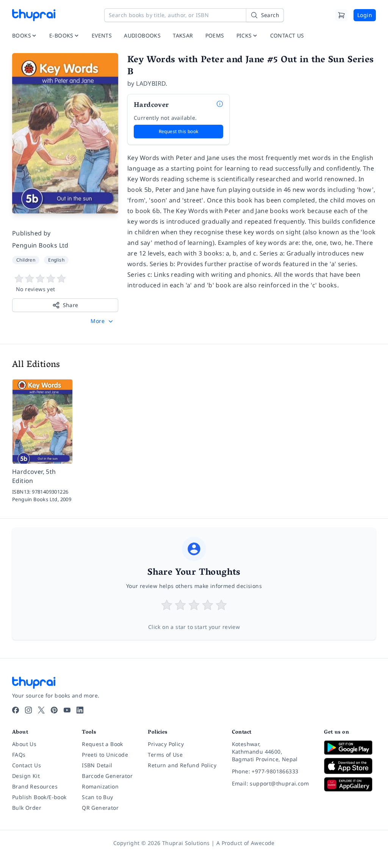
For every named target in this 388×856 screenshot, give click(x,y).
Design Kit (26, 775)
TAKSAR (183, 35)
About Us (24, 744)
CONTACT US (287, 35)
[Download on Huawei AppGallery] (350, 784)
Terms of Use (165, 754)
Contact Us (26, 765)
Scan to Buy (97, 797)
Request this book (179, 131)
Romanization (100, 786)
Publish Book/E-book (39, 797)
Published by (31, 233)
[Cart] (341, 15)
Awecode (263, 843)
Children (25, 260)
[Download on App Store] (350, 766)
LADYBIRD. (151, 83)
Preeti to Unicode (105, 754)
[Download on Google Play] (350, 747)
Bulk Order (26, 807)
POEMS (214, 35)
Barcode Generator (107, 775)
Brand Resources (35, 786)
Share (70, 305)
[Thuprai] (33, 15)
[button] (102, 321)
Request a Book (102, 744)
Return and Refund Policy (182, 765)
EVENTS (102, 35)
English (56, 260)
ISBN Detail (97, 765)
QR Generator (100, 807)
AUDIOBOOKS (142, 35)
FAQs (19, 754)
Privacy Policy (166, 744)
